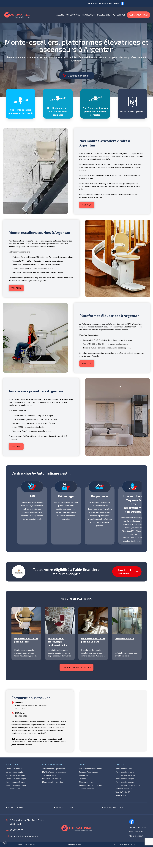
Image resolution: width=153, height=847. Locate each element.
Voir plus (86, 205)
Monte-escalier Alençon (124, 779)
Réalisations (103, 15)
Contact (121, 15)
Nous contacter (136, 831)
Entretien (82, 779)
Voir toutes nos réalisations (76, 667)
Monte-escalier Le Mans (124, 772)
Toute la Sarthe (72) (123, 792)
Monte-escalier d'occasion (52, 782)
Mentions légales (74, 844)
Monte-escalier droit (14, 769)
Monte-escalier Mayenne (125, 775)
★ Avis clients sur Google (63, 807)
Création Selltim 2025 (26, 844)
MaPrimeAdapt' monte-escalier (54, 772)
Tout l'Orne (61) (121, 795)
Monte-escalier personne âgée (91, 785)
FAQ (113, 15)
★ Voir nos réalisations (14, 807)
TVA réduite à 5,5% (49, 775)
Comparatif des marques (88, 772)
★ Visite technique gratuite (112, 807)
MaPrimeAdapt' (136, 835)
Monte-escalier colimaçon (16, 779)
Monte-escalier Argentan (125, 782)
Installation (83, 775)
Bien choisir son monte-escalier (91, 769)
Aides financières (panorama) (53, 769)
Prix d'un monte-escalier (51, 779)
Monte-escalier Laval (123, 769)
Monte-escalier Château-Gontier (127, 785)
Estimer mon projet (138, 827)
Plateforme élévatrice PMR (16, 785)
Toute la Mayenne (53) (123, 789)
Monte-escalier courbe (14, 772)
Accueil (60, 15)
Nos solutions (73, 15)
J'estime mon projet (138, 15)
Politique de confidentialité (124, 844)
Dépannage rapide (86, 782)
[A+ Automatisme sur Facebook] (132, 822)
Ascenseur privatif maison (16, 782)
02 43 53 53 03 (112, 3)
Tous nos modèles (13, 789)
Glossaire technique (86, 789)
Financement (88, 15)
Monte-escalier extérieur (15, 775)
